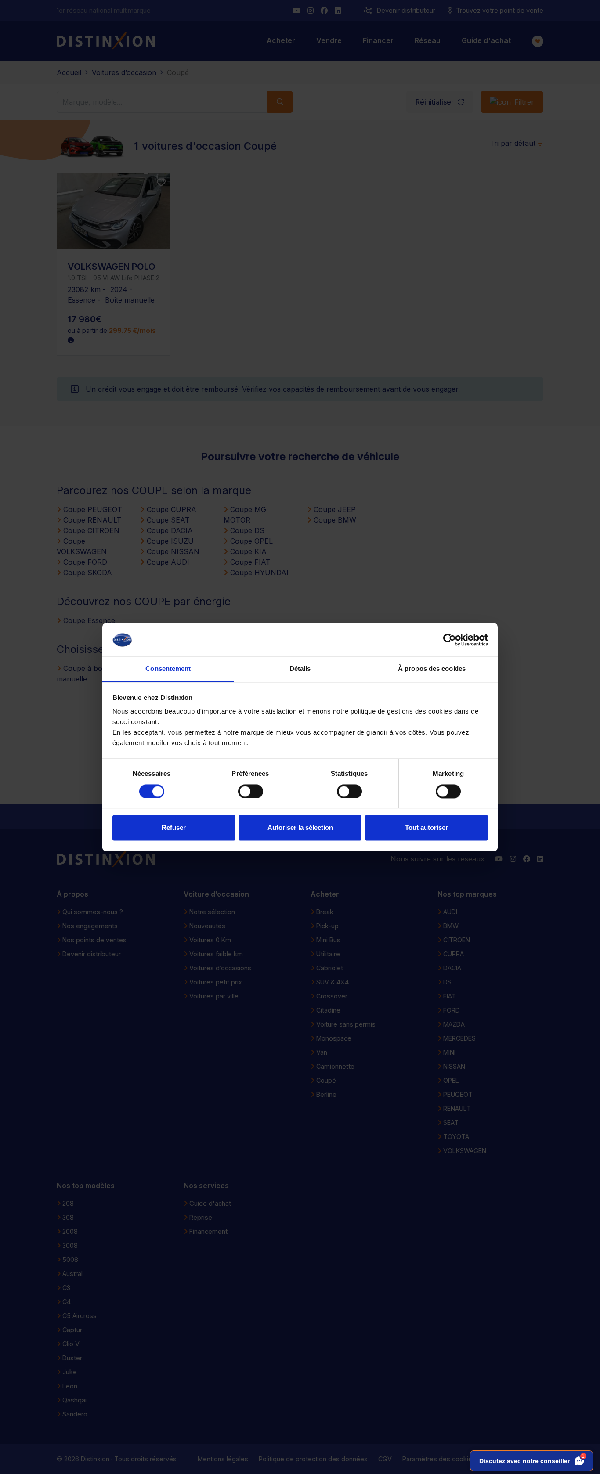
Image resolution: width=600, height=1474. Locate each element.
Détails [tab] (300, 669)
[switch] (250, 791)
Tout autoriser (426, 828)
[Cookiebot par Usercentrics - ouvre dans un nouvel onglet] (449, 639)
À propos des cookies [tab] (432, 669)
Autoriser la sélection (300, 828)
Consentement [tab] (168, 669)
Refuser (174, 828)
